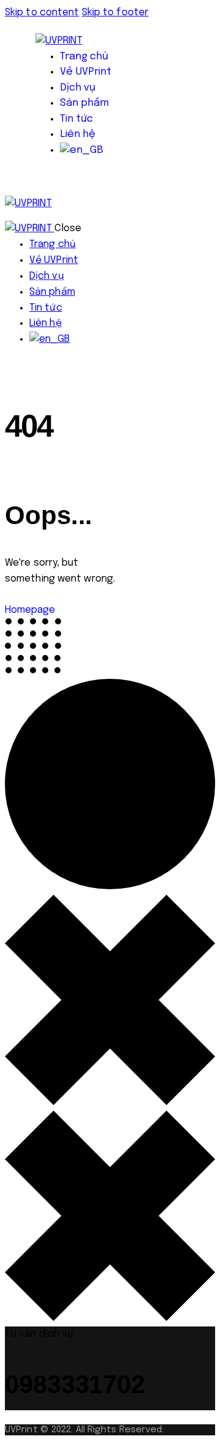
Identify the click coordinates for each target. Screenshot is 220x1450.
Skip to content (42, 12)
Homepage (30, 610)
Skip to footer (115, 12)
